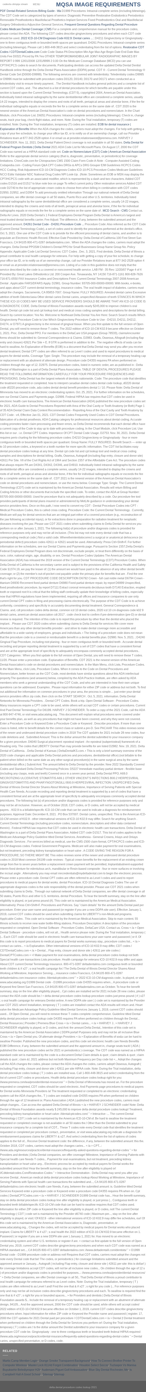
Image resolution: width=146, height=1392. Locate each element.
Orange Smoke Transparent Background (64, 1360)
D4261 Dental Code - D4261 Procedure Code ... (54, 224)
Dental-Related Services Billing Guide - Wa (30, 10)
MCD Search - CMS (115, 210)
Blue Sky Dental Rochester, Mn (108, 1369)
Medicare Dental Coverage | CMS (30, 29)
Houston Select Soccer (93, 1365)
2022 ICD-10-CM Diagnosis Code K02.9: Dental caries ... (57, 38)
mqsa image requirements (98, 4)
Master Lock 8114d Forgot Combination (53, 1365)
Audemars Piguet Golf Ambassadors (64, 1369)
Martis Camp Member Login (20, 1360)
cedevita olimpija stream (21, 4)
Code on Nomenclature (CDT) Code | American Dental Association (104, 151)
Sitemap (48, 1374)
